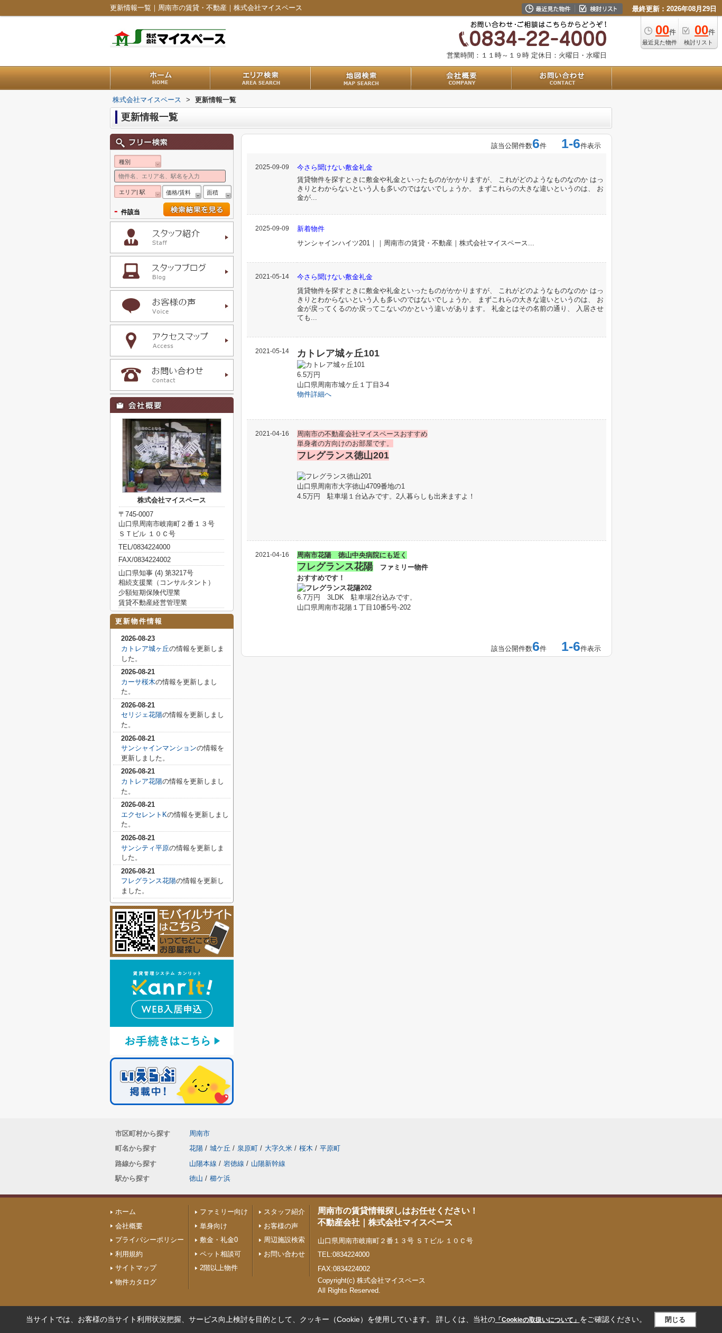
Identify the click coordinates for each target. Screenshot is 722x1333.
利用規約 (129, 1254)
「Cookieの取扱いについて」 (537, 1319)
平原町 (330, 1148)
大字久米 (278, 1148)
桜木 (306, 1148)
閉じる (675, 1319)
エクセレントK (144, 815)
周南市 (199, 1133)
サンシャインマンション (159, 748)
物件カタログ (135, 1282)
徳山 (196, 1178)
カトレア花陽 (141, 781)
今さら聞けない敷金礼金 (335, 167)
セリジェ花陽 (141, 715)
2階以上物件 (219, 1268)
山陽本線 (203, 1163)
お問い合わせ (284, 1254)
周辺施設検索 (284, 1240)
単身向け (213, 1226)
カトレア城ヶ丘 (145, 648)
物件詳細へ (314, 394)
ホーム (125, 1212)
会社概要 (129, 1226)
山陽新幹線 (268, 1163)
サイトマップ (135, 1268)
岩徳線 (234, 1163)
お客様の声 (281, 1226)
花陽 (196, 1148)
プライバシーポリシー (149, 1240)
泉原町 (247, 1148)
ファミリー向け (224, 1212)
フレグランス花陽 (148, 881)
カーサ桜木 (138, 682)
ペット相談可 (220, 1254)
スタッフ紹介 (284, 1212)
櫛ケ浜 (220, 1178)
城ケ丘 (220, 1148)
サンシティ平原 (145, 848)
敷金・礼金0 (219, 1240)
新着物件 (311, 229)
